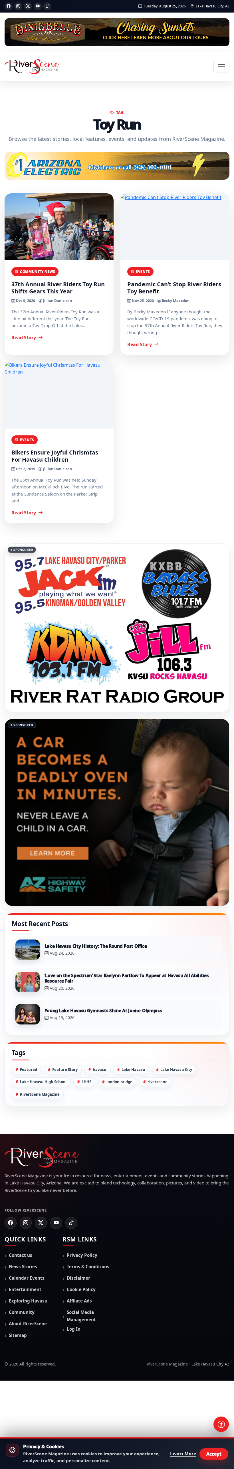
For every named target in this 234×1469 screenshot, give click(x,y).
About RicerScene (28, 1380)
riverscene (158, 1138)
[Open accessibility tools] (221, 1424)
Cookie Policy (81, 1346)
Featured (28, 1126)
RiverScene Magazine (40, 1151)
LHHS (86, 1138)
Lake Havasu (133, 1126)
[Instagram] (18, 6)
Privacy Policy (82, 1312)
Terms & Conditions (88, 1323)
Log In (73, 1386)
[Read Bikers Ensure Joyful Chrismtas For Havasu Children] (59, 395)
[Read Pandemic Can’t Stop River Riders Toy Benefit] (174, 227)
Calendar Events (27, 1335)
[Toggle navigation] (221, 66)
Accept (213, 1454)
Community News (37, 271)
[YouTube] (38, 6)
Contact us (20, 1312)
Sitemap (18, 1392)
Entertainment (25, 1346)
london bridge (119, 1138)
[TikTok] (47, 6)
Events (143, 271)
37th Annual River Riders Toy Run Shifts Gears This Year (58, 288)
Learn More (183, 1453)
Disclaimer (78, 1335)
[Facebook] (9, 6)
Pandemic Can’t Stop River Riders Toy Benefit (174, 288)
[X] (28, 6)
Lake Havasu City (176, 1126)
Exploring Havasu (28, 1358)
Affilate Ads (79, 1358)
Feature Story (65, 1126)
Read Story (24, 338)
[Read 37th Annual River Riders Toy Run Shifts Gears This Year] (59, 227)
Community (22, 1369)
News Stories (23, 1323)
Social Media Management (81, 1372)
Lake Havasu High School (43, 1138)
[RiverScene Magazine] (32, 66)
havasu (99, 1126)
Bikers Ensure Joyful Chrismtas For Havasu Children (54, 456)
